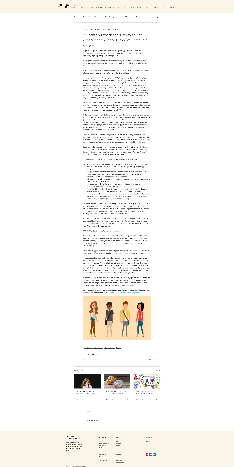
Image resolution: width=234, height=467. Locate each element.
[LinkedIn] (154, 454)
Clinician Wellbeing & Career (112, 348)
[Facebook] (150, 454)
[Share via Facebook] (84, 354)
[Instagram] (147, 454)
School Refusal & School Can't (92, 17)
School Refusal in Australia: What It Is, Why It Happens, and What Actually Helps (87, 393)
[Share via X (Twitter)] (88, 354)
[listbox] (170, 7)
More (142, 17)
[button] (164, 8)
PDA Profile (134, 17)
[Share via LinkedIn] (93, 354)
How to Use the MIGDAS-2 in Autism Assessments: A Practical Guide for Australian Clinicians (116, 393)
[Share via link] (97, 354)
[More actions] (150, 29)
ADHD (125, 17)
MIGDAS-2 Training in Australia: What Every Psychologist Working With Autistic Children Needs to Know (146, 393)
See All (158, 370)
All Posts (76, 17)
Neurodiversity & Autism (112, 17)
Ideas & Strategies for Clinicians (93, 348)
